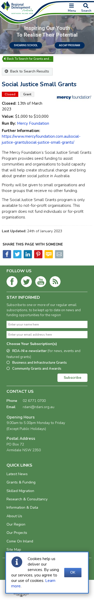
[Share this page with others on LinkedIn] (27, 257)
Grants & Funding (21, 482)
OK (72, 572)
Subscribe (72, 377)
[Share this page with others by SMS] (48, 257)
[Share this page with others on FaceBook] (7, 257)
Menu (72, 11)
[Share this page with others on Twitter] (17, 257)
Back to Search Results (29, 71)
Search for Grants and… (35, 59)
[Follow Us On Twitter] (26, 282)
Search (86, 11)
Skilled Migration (20, 490)
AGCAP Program (69, 45)
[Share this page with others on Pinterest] (38, 257)
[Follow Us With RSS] (55, 282)
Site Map (14, 549)
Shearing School (26, 45)
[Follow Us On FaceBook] (12, 282)
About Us (14, 516)
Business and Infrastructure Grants (39, 362)
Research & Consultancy (27, 499)
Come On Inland (20, 541)
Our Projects (17, 532)
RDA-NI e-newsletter (43, 354)
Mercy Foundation (33, 123)
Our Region (16, 524)
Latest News (17, 474)
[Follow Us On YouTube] (40, 282)
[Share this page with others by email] (58, 257)
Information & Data (22, 507)
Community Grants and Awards (36, 368)
